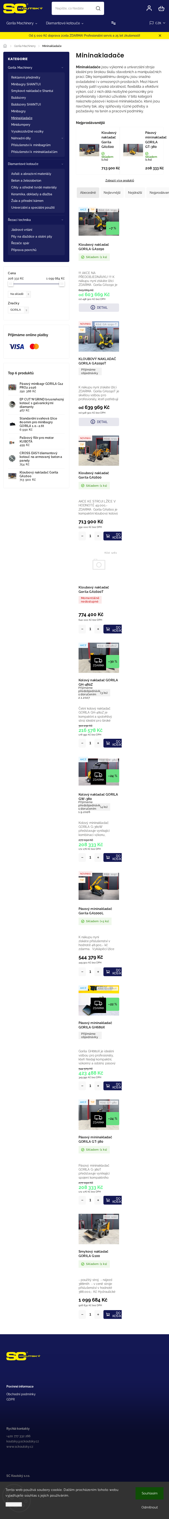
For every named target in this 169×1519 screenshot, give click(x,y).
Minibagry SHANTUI (26, 84)
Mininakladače (21, 118)
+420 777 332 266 (18, 1436)
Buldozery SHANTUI (26, 104)
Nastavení (13, 1504)
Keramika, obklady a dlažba (31, 194)
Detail (102, 307)
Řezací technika (19, 220)
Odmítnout (149, 1507)
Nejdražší (135, 193)
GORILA (18, 309)
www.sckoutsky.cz (19, 1446)
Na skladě (19, 294)
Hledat (98, 8)
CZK (158, 23)
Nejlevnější (112, 193)
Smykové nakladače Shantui (32, 91)
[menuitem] (21, 23)
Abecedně (88, 193)
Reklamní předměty (25, 77)
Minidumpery (20, 124)
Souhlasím (150, 1493)
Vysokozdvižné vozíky (27, 131)
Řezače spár (20, 243)
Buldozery (18, 97)
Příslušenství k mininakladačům (34, 152)
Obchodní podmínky (21, 1394)
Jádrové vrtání (21, 229)
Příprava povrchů (24, 250)
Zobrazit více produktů (119, 180)
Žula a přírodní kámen (27, 201)
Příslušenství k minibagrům (31, 145)
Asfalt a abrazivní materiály (31, 174)
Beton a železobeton (26, 180)
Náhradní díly (21, 138)
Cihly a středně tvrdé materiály (34, 187)
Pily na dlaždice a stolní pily (31, 236)
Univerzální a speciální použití (33, 207)
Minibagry (18, 111)
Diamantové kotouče (23, 164)
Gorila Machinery (20, 67)
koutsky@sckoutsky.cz (22, 1441)
